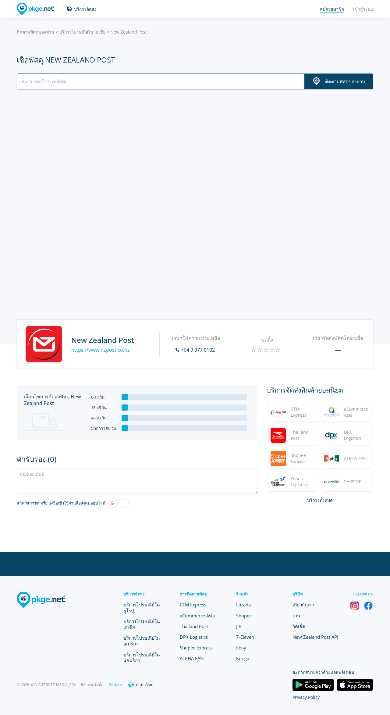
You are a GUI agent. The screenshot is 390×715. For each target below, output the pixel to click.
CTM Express (193, 605)
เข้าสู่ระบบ (363, 9)
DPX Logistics (194, 637)
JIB (239, 626)
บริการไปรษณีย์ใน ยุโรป (141, 607)
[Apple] (124, 503)
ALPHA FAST (192, 658)
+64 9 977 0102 (198, 350)
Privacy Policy (306, 697)
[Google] (113, 503)
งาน (296, 616)
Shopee (244, 616)
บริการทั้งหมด (320, 500)
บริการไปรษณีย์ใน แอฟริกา (141, 657)
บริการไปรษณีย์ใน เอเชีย (82, 32)
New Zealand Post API (315, 637)
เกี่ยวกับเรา (303, 605)
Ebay (241, 648)
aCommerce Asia (197, 616)
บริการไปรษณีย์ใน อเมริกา (141, 641)
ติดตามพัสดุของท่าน (35, 32)
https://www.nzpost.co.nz (100, 350)
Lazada (243, 605)
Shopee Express (196, 648)
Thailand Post (194, 626)
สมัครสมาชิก (28, 503)
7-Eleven (245, 637)
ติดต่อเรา (116, 684)
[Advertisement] (195, 147)
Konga (242, 658)
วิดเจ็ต (298, 626)
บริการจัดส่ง (85, 9)
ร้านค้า (242, 594)
